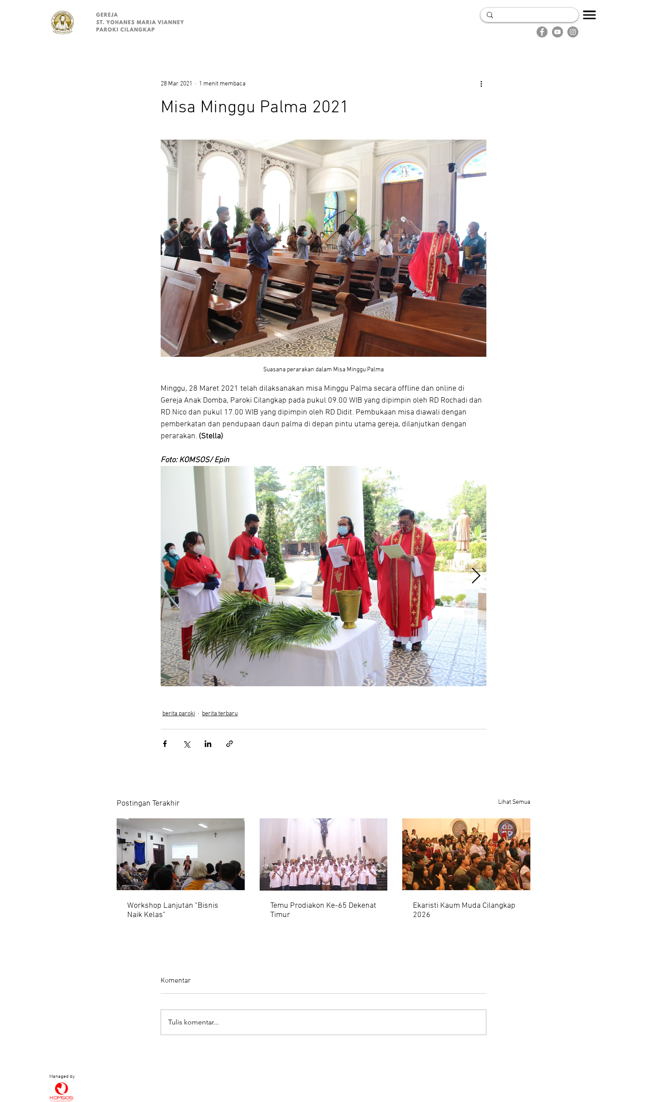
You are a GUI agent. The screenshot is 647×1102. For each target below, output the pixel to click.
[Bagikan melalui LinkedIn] (208, 744)
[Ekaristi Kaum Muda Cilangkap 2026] (466, 854)
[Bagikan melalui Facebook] (165, 744)
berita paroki (178, 713)
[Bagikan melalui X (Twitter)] (186, 744)
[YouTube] (557, 31)
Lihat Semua (514, 802)
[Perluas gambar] (323, 576)
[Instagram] (572, 31)
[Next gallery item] (476, 576)
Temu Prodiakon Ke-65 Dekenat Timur (323, 910)
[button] (589, 15)
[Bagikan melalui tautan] (229, 744)
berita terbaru (220, 713)
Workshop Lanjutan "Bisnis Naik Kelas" (172, 910)
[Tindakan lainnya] (481, 83)
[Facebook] (542, 31)
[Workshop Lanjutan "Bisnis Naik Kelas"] (181, 854)
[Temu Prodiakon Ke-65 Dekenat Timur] (324, 854)
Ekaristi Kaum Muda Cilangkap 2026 (464, 910)
